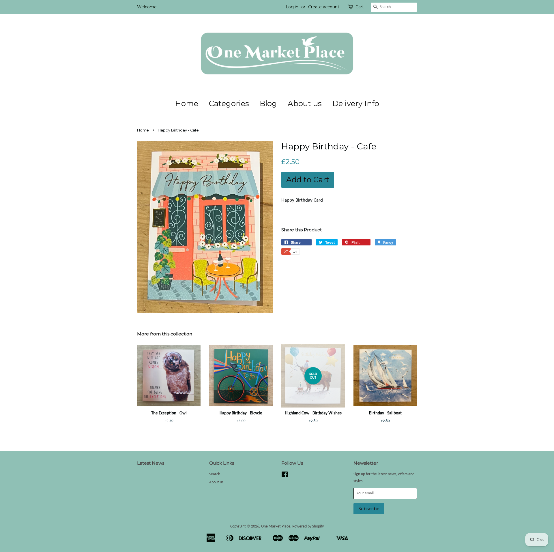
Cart (359, 7)
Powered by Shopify (308, 526)
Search (214, 474)
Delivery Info (355, 103)
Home (186, 103)
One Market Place (275, 526)
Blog (268, 103)
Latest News (150, 463)
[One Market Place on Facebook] (284, 476)
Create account (323, 7)
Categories (229, 103)
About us (305, 103)
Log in (292, 7)
